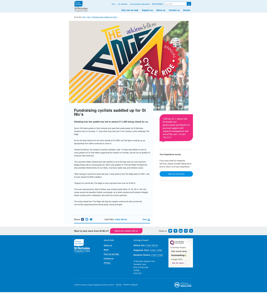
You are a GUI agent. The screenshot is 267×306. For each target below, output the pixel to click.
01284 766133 (121, 219)
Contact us (174, 10)
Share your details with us (126, 230)
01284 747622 (157, 255)
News (89, 17)
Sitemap (119, 284)
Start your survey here (176, 174)
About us (160, 10)
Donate (186, 10)
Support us (147, 10)
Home (113, 4)
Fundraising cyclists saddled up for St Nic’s (104, 17)
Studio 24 (134, 284)
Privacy (107, 262)
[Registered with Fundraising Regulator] (183, 284)
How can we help (129, 10)
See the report (178, 263)
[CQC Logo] (177, 244)
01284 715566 (156, 250)
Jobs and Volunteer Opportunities (140, 4)
